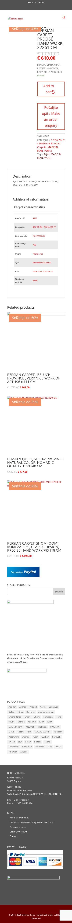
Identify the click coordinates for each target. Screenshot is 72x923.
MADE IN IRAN (16, 726)
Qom (35, 736)
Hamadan (48, 716)
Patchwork (14, 736)
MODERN (54, 726)
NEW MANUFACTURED (42, 262)
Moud (11, 731)
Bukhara (30, 711)
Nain (29, 731)
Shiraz (12, 741)
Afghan (22, 706)
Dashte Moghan (45, 711)
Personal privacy (18, 826)
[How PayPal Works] (23, 576)
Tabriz (47, 741)
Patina (48, 150)
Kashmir (32, 721)
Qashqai (26, 736)
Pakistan (58, 731)
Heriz (58, 716)
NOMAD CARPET (42, 731)
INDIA (11, 721)
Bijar (46, 154)
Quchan (45, 736)
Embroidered (15, 716)
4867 (35, 218)
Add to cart (48, 89)
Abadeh (12, 706)
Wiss (50, 746)
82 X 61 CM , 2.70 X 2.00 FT (44, 227)
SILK (20, 741)
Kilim (41, 721)
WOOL (48, 157)
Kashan (21, 721)
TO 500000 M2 (39, 236)
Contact (13, 836)
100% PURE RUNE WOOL (43, 271)
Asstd (42, 706)
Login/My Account (18, 831)
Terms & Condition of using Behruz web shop (31, 822)
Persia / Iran (38, 253)
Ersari (27, 716)
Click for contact (21, 799)
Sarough (56, 736)
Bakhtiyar (53, 706)
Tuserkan (39, 746)
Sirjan (28, 741)
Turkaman (27, 746)
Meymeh (30, 726)
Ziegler (23, 751)
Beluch (12, 711)
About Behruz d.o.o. (19, 817)
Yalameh (13, 751)
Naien (20, 731)
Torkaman (14, 746)
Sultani (37, 741)
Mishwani (42, 726)
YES (34, 245)
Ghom (37, 716)
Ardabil (33, 706)
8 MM (35, 280)
